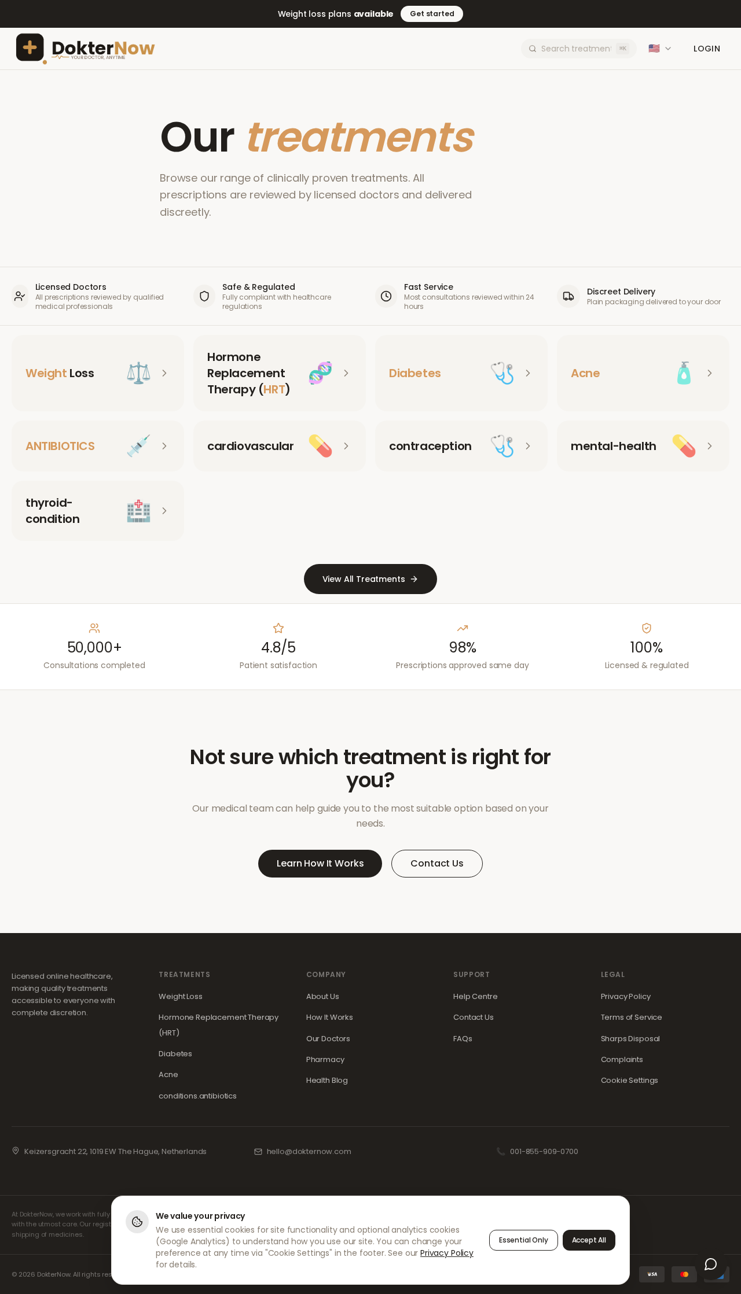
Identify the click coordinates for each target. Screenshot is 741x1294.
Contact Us (436, 863)
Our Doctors (328, 1038)
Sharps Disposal (631, 1038)
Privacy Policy (626, 996)
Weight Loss (180, 996)
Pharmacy (325, 1059)
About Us (322, 996)
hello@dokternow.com (309, 1151)
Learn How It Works (320, 863)
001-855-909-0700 (544, 1151)
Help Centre (475, 996)
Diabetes (175, 1053)
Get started (432, 14)
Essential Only (523, 1240)
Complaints (622, 1059)
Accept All (589, 1240)
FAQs (462, 1038)
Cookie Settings (630, 1080)
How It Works (329, 1017)
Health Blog (327, 1080)
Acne (168, 1074)
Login (707, 48)
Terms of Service (631, 1017)
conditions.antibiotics (197, 1095)
